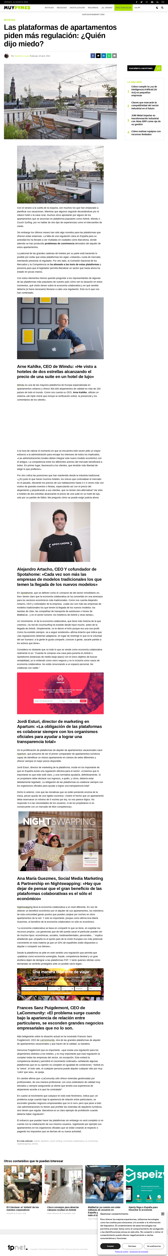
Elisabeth (10, 1213)
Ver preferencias (154, 1246)
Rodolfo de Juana (22, 56)
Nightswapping (25, 907)
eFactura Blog (123, 8)
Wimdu (20, 385)
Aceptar (110, 1246)
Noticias (49, 8)
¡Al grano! (106, 8)
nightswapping (24, 1144)
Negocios (62, 8)
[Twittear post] (98, 55)
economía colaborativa (73, 1141)
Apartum (21, 754)
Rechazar (132, 1246)
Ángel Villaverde (53, 1213)
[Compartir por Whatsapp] (109, 55)
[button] (162, 1214)
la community (91, 1141)
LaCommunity (47, 1040)
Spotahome (27, 593)
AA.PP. (137, 8)
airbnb (37, 1141)
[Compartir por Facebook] (93, 55)
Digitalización (77, 8)
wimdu (35, 1144)
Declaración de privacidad (139, 1251)
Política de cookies (121, 1251)
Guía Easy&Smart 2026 (93, 14)
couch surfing (56, 1141)
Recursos (93, 8)
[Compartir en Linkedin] (103, 55)
